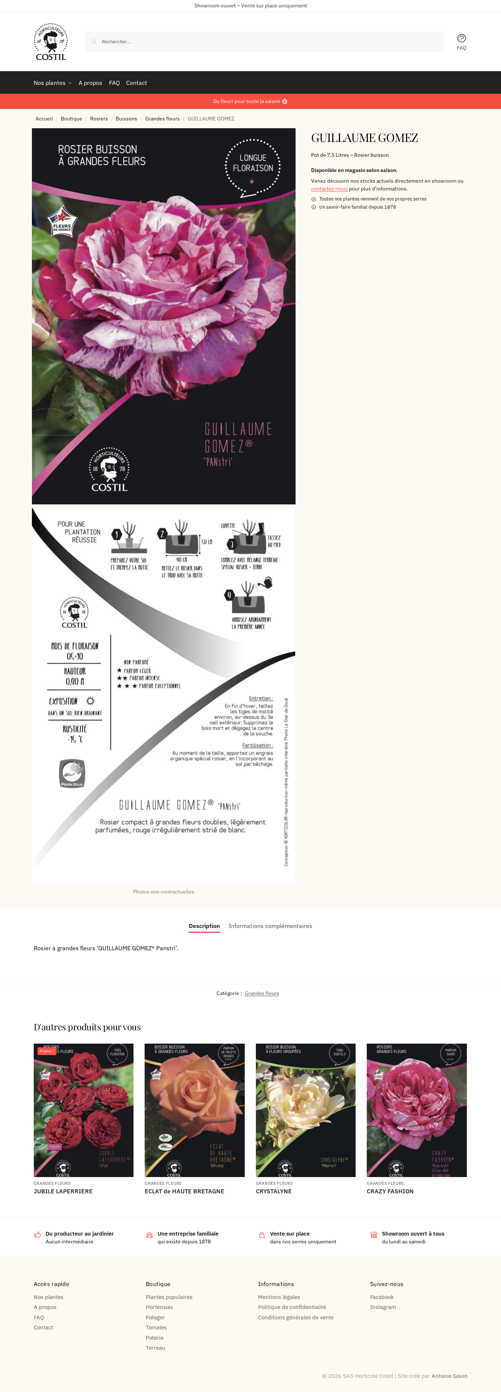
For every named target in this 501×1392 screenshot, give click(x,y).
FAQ (462, 47)
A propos (45, 1306)
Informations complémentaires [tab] (270, 925)
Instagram (383, 1306)
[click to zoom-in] (164, 316)
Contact (43, 1327)
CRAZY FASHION (390, 1191)
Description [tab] (204, 925)
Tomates (156, 1327)
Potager (155, 1317)
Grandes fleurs (162, 118)
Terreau (155, 1347)
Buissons (126, 118)
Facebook (382, 1296)
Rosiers (99, 118)
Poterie (155, 1337)
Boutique (71, 118)
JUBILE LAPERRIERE (63, 1191)
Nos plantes (48, 1296)
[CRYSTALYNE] (306, 1110)
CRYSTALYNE (274, 1191)
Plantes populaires (169, 1296)
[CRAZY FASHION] (417, 1110)
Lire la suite (84, 1203)
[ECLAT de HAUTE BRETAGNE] (195, 1110)
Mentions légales (279, 1296)
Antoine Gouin (450, 1375)
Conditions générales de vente (296, 1317)
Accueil (44, 118)
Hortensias (159, 1306)
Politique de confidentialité (292, 1306)
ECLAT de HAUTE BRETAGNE (184, 1191)
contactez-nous (329, 188)
